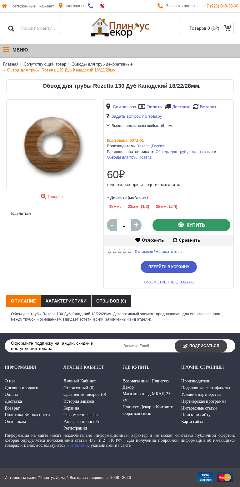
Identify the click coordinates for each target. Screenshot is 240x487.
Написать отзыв (170, 251)
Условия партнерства (201, 394)
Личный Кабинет (79, 381)
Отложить (153, 240)
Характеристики (66, 300)
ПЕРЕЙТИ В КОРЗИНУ (168, 267)
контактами (77, 445)
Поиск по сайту (196, 414)
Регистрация (75, 428)
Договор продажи (21, 388)
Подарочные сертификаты (205, 388)
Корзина (71, 408)
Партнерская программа (203, 401)
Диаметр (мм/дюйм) (129, 197)
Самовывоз (124, 106)
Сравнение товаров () (84, 394)
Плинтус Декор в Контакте (147, 407)
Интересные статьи (199, 408)
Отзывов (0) (111, 300)
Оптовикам (15, 421)
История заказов (78, 401)
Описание (23, 300)
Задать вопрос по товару (136, 116)
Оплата (154, 106)
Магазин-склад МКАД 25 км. (146, 397)
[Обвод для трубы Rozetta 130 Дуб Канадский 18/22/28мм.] (51, 144)
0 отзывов (144, 251)
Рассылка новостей (81, 421)
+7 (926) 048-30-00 (221, 6)
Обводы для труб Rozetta (129, 157)
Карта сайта (192, 421)
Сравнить (189, 240)
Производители (196, 381)
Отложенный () (79, 388)
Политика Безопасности (27, 414)
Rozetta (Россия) (151, 146)
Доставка (181, 106)
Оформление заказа (81, 414)
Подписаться (204, 346)
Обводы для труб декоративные (184, 152)
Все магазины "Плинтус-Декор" (145, 384)
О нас (10, 381)
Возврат (208, 106)
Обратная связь (136, 413)
